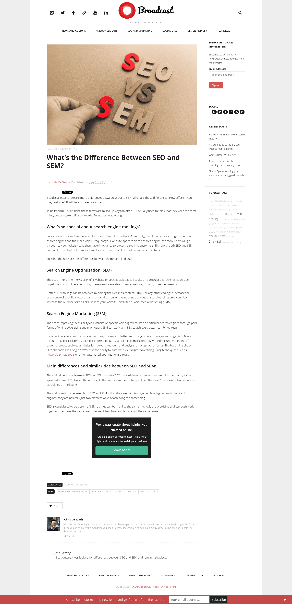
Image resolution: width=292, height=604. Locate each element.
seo (135, 491)
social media (214, 227)
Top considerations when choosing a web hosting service (225, 163)
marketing (235, 231)
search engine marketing (73, 491)
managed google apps (229, 227)
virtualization (221, 232)
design (228, 209)
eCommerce (169, 30)
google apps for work (217, 223)
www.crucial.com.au (141, 586)
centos (239, 223)
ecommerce (214, 205)
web (240, 227)
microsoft (241, 219)
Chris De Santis (60, 182)
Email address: (217, 69)
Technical (223, 30)
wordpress (231, 223)
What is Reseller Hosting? (222, 154)
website (220, 214)
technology (226, 242)
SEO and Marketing (140, 30)
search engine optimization (107, 491)
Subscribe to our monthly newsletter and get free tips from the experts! (115, 600)
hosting (228, 214)
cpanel (222, 209)
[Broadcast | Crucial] (146, 10)
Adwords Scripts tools (61, 354)
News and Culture (74, 30)
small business (149, 491)
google (237, 205)
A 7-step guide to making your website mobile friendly (224, 146)
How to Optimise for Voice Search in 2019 (227, 136)
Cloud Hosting (221, 201)
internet (222, 205)
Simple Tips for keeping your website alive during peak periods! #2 (227, 175)
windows (212, 214)
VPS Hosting (236, 242)
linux (211, 209)
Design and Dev (197, 30)
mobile (211, 201)
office (216, 209)
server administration (228, 219)
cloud (212, 231)
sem (128, 491)
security (231, 201)
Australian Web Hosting (164, 586)
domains (238, 201)
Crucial (215, 241)
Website (71, 536)
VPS (228, 231)
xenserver (230, 236)
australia (235, 209)
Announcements (106, 30)
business (230, 205)
